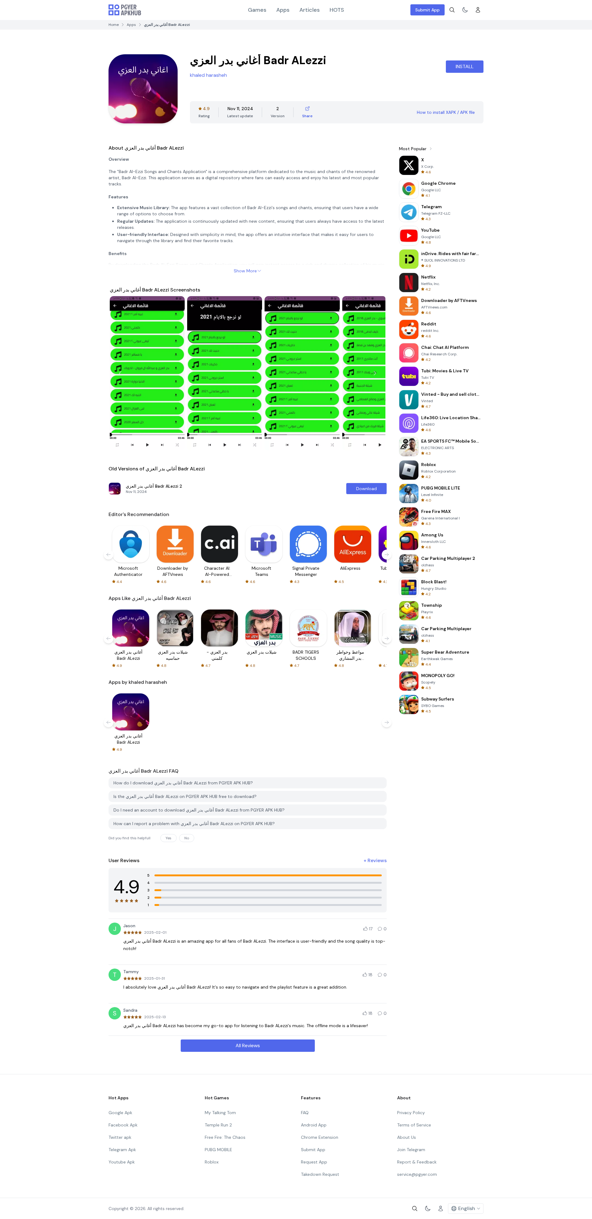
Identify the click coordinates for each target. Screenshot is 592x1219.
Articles (309, 10)
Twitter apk (120, 1137)
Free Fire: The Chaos (225, 1137)
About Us (406, 1137)
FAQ (305, 1112)
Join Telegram (411, 1149)
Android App (314, 1125)
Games (257, 10)
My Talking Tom (220, 1112)
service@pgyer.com (417, 1174)
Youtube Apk (122, 1162)
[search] (452, 9)
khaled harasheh (208, 75)
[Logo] (125, 10)
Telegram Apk (122, 1149)
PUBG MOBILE (218, 1149)
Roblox (212, 1162)
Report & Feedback (417, 1162)
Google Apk (120, 1112)
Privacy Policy (411, 1112)
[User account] (477, 9)
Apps (283, 10)
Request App (314, 1162)
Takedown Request (320, 1174)
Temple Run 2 (218, 1125)
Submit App (427, 10)
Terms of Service (414, 1125)
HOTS (337, 10)
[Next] (374, 373)
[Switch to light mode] (465, 9)
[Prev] (120, 373)
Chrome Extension (319, 1137)
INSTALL (465, 66)
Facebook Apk (123, 1125)
